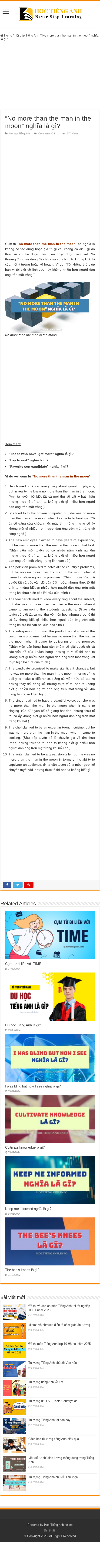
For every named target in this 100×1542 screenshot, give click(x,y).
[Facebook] (49, 1530)
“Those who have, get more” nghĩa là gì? (41, 454)
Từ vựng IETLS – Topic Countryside (52, 1401)
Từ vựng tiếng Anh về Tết (45, 1382)
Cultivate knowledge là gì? (25, 1147)
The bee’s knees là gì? (22, 1270)
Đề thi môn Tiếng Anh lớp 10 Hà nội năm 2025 (59, 1344)
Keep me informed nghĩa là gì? (28, 1209)
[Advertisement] (50, 76)
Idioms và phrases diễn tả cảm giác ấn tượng (59, 1325)
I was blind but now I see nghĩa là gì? (33, 1086)
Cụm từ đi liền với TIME (23, 964)
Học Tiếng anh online (58, 1525)
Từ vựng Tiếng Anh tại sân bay (49, 1420)
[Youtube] (54, 1530)
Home (7, 35)
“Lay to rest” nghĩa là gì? (29, 460)
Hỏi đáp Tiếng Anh (26, 35)
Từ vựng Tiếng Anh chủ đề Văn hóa (52, 1363)
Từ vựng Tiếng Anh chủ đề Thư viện (53, 1477)
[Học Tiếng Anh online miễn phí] (50, 13)
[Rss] (45, 1530)
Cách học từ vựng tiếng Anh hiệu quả (53, 1439)
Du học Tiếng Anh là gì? (23, 1025)
